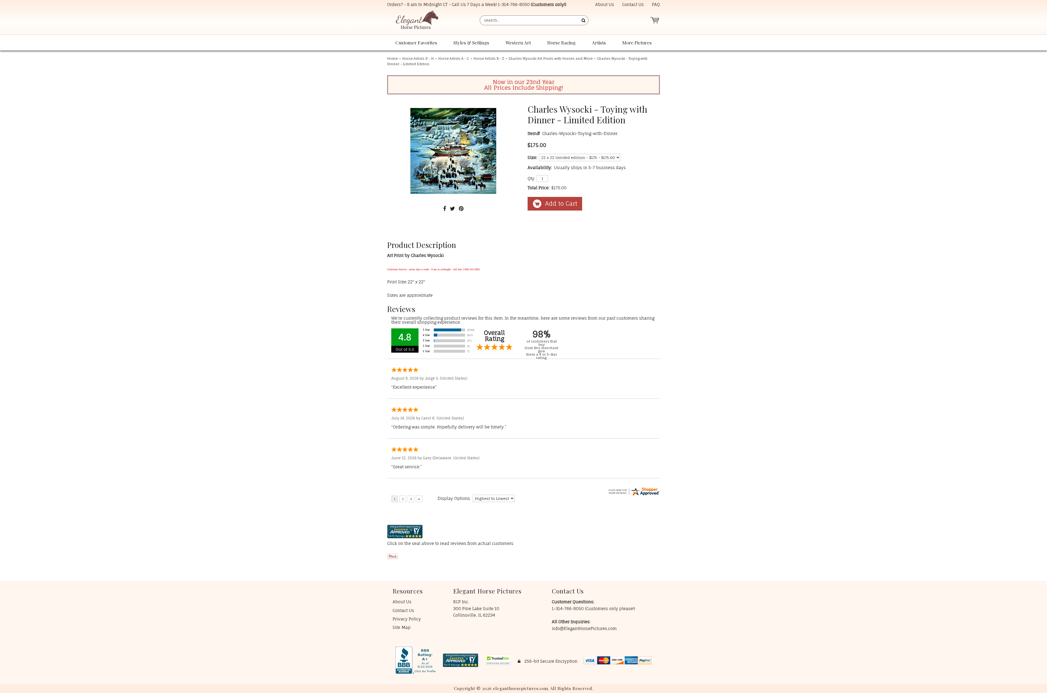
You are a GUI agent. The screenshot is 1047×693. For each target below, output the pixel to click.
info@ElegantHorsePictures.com (584, 628)
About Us (604, 4)
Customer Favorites (416, 43)
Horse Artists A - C (453, 58)
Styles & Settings (471, 43)
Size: (532, 157)
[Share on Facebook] (444, 208)
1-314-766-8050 (514, 4)
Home (392, 58)
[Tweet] (452, 208)
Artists (599, 43)
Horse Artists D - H (418, 58)
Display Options (454, 498)
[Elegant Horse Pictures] (417, 20)
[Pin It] (461, 208)
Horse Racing (561, 43)
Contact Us (633, 4)
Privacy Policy (407, 619)
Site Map (402, 627)
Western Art (518, 43)
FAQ (656, 4)
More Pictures (637, 43)
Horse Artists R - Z (488, 58)
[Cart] (654, 20)
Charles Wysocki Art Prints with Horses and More (551, 58)
